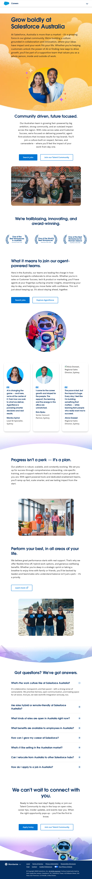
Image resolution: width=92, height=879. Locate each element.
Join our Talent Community (56, 157)
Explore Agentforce (45, 300)
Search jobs (28, 157)
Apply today (28, 827)
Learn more (20, 588)
